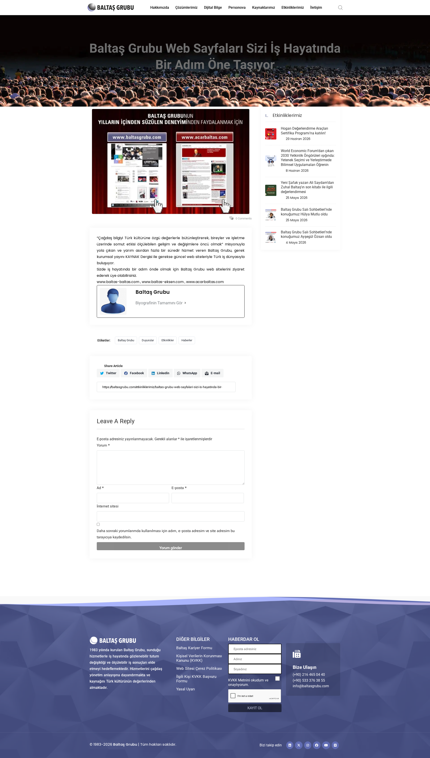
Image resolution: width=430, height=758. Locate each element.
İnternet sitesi (107, 506)
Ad (100, 488)
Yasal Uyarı (185, 689)
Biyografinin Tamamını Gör (159, 303)
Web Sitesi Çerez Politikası (199, 668)
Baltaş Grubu (126, 340)
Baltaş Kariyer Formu (194, 648)
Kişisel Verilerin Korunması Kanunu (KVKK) (199, 658)
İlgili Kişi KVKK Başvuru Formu (196, 678)
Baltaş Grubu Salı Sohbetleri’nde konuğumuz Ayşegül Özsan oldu (306, 234)
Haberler (186, 340)
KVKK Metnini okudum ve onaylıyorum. (248, 682)
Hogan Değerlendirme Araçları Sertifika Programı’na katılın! (304, 130)
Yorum (103, 445)
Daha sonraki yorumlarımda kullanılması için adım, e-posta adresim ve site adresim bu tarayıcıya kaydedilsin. (166, 534)
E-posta (179, 488)
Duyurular (148, 340)
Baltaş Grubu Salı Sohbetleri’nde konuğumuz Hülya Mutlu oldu (306, 211)
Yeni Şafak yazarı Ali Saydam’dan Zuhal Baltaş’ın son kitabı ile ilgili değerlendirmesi (307, 187)
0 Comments (244, 218)
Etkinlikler (167, 340)
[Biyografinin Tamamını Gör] (185, 303)
